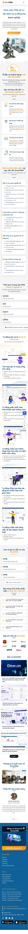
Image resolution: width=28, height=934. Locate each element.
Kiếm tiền (4, 883)
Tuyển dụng (4, 863)
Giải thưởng (4, 859)
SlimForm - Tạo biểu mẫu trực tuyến (10, 898)
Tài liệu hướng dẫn (6, 876)
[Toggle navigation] (24, 2)
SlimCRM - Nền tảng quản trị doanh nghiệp (11, 900)
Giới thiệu (4, 857)
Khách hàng (4, 861)
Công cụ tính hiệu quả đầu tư (14, 582)
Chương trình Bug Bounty (8, 881)
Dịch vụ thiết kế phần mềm (8, 865)
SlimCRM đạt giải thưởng (12, 83)
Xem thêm (13, 756)
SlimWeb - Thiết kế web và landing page (11, 896)
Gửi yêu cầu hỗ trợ (6, 878)
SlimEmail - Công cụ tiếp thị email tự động (11, 894)
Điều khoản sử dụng (6, 874)
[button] (14, 600)
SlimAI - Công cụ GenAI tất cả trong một (11, 892)
